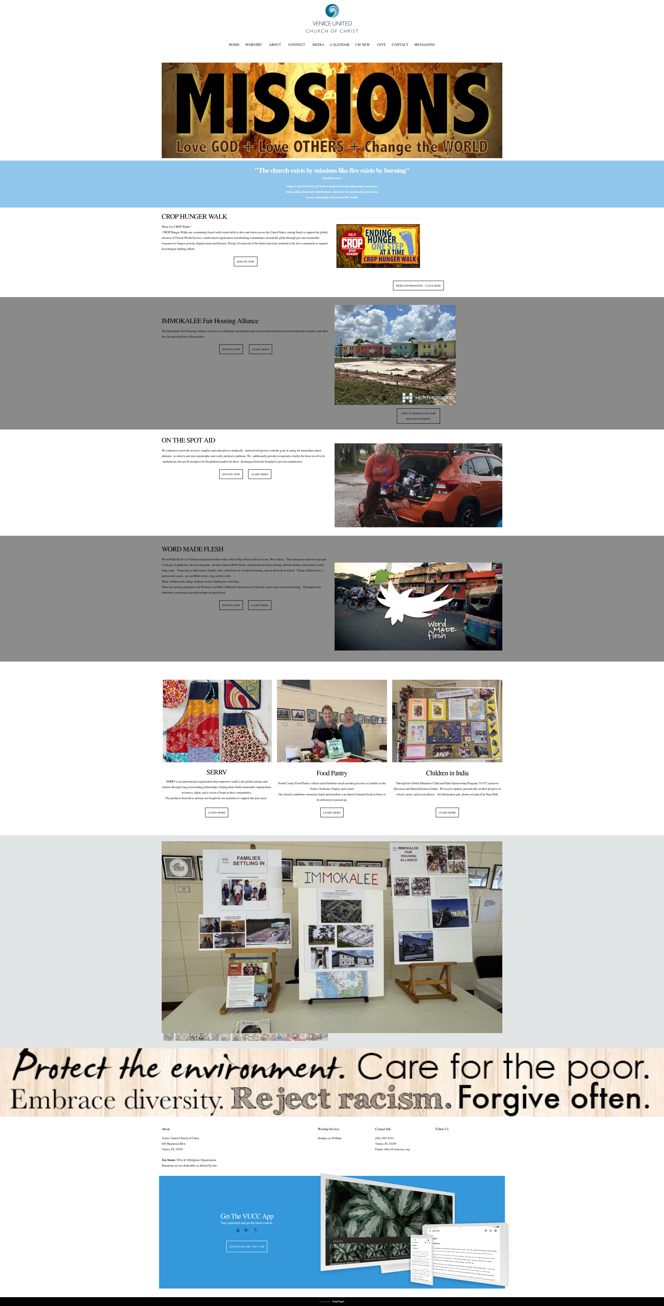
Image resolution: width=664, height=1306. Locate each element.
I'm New (363, 44)
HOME (234, 44)
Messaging (424, 44)
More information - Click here (418, 285)
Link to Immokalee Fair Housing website (418, 416)
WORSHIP (254, 44)
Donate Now (231, 474)
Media (318, 44)
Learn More (260, 349)
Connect (297, 44)
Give (381, 44)
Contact (400, 44)
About (276, 44)
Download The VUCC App (246, 1246)
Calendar (339, 44)
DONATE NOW (246, 261)
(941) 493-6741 (384, 1138)
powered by (332, 1301)
